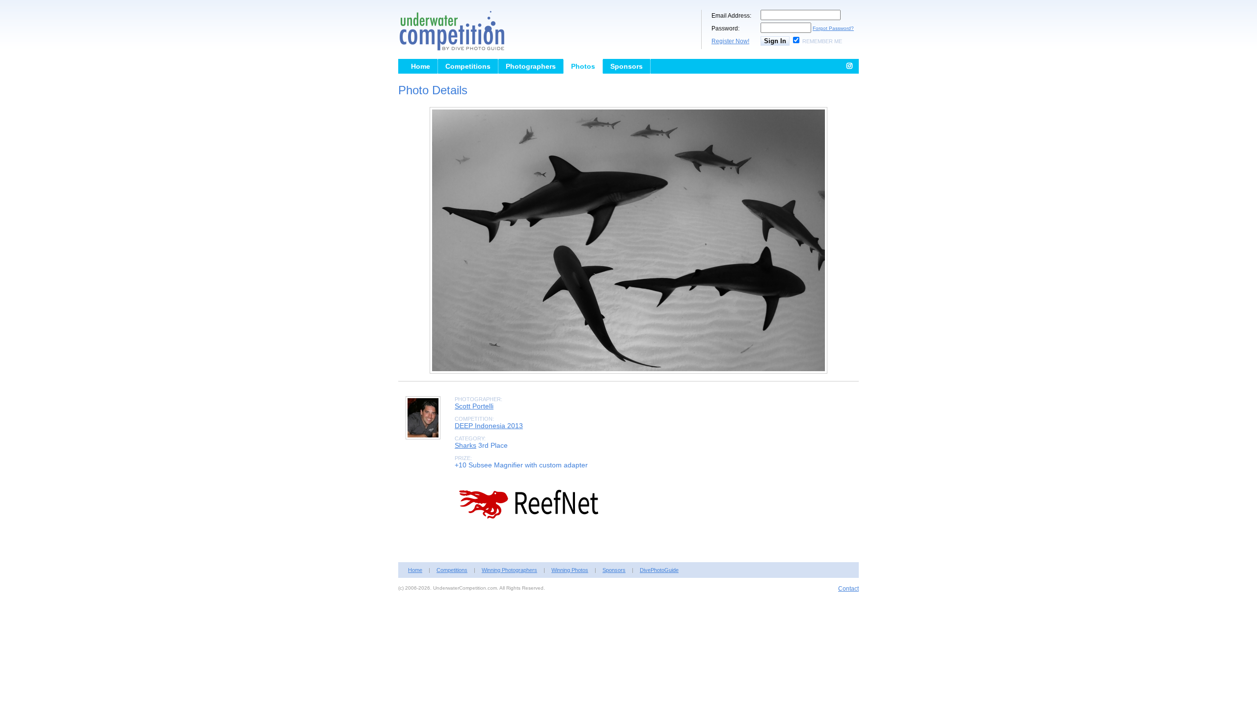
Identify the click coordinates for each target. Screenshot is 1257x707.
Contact (848, 588)
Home (420, 66)
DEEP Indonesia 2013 (489, 426)
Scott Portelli (474, 406)
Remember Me (822, 41)
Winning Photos (569, 570)
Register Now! (730, 41)
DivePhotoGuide (659, 570)
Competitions (468, 66)
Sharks (465, 445)
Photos (583, 66)
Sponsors (626, 66)
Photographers (531, 66)
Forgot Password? (833, 28)
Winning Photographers (509, 570)
